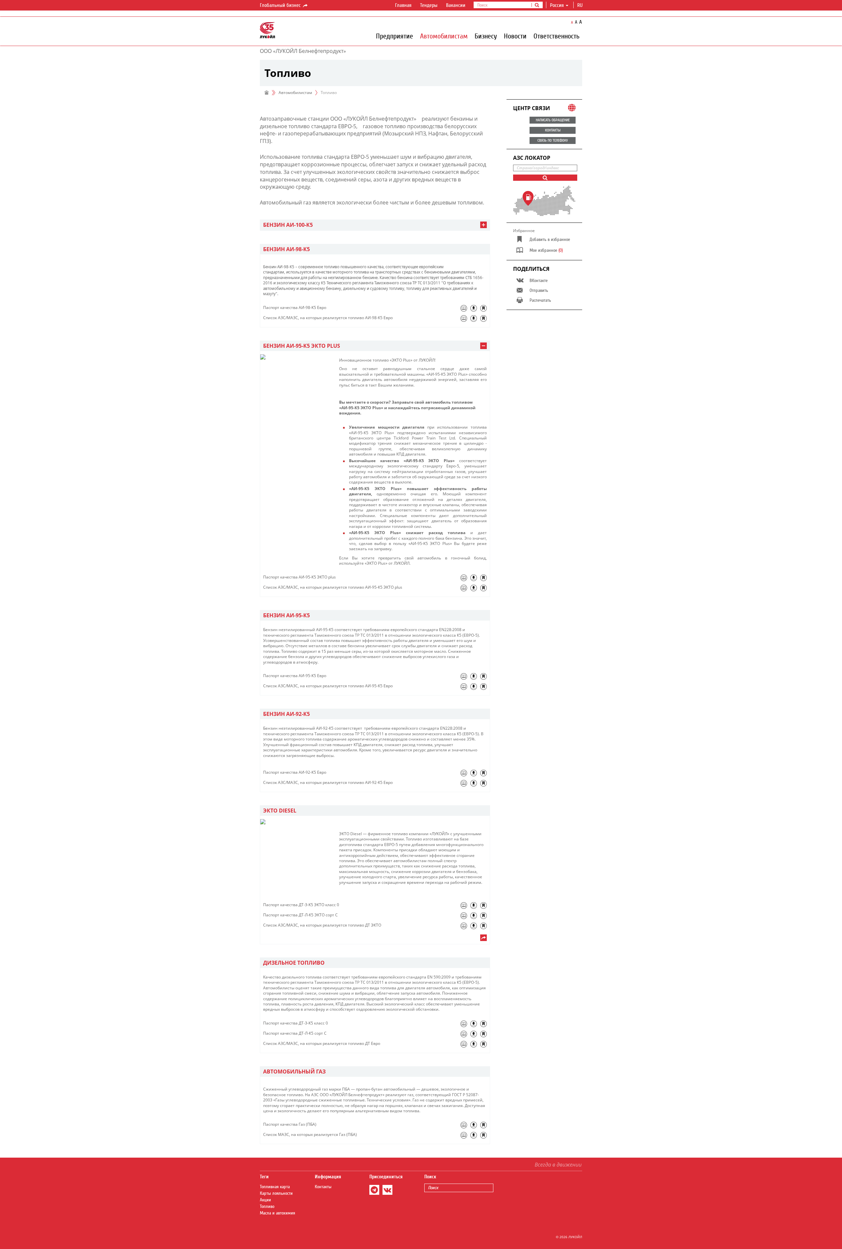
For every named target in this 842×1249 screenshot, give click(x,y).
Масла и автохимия (277, 1213)
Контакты (323, 1187)
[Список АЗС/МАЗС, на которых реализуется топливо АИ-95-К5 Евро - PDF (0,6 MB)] (473, 686)
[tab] (375, 225)
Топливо (267, 1206)
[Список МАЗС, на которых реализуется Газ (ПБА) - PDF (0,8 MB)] (473, 1135)
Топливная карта (275, 1187)
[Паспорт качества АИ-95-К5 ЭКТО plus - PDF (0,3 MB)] (473, 578)
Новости (515, 36)
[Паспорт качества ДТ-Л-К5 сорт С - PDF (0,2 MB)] (473, 1034)
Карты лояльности (276, 1193)
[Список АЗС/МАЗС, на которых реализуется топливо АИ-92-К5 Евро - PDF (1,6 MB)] (473, 783)
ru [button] (580, 5)
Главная (403, 5)
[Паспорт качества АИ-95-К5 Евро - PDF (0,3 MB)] (473, 676)
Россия (557, 5)
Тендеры (428, 5)
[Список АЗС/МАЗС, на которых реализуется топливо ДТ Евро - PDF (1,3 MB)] (473, 1044)
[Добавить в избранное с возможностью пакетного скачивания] (483, 308)
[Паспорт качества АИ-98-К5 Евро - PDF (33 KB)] (473, 308)
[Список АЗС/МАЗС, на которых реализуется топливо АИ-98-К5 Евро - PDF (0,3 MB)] (473, 318)
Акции (265, 1200)
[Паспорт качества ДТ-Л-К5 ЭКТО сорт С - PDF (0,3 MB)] (473, 915)
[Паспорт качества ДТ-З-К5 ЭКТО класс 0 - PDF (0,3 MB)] (473, 905)
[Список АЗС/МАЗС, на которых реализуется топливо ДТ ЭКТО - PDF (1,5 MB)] (473, 926)
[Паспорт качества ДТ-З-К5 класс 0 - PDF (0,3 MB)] (473, 1024)
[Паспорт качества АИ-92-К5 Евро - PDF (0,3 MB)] (473, 773)
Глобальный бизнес (281, 5)
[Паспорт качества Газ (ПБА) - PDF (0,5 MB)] (473, 1125)
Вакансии (455, 5)
